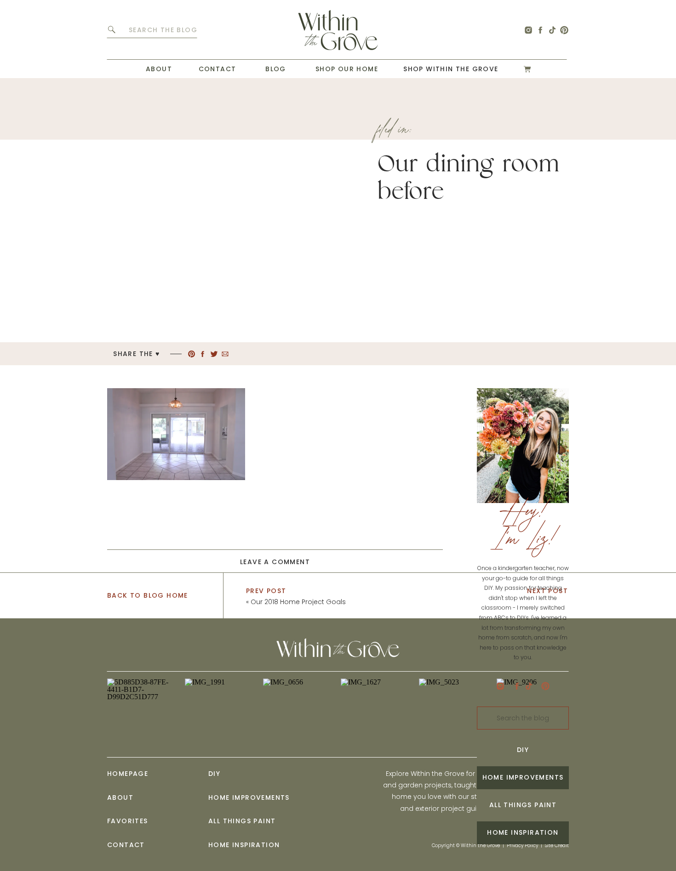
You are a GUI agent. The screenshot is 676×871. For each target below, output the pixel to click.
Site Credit (557, 845)
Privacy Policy (522, 845)
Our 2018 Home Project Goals (298, 601)
